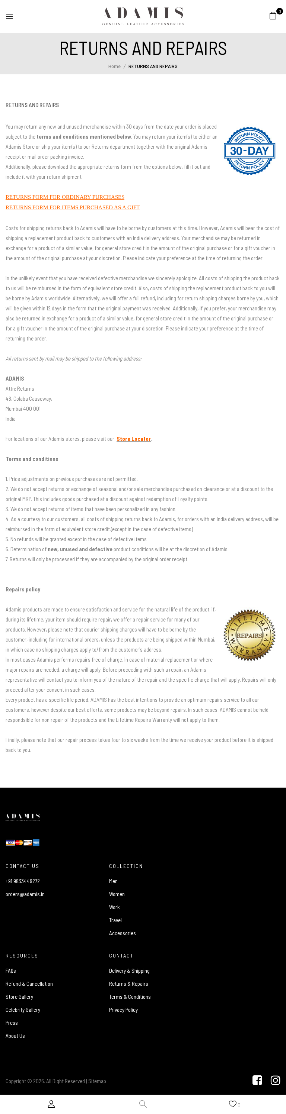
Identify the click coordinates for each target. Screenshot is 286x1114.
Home (114, 66)
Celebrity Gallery (23, 1009)
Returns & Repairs (128, 983)
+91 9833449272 (23, 881)
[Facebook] (257, 1081)
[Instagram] (275, 1081)
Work (114, 907)
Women (117, 894)
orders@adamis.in (25, 894)
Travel (115, 920)
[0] (273, 15)
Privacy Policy (123, 1009)
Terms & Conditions (130, 996)
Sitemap (97, 1081)
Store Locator (134, 438)
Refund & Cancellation (29, 983)
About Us (15, 1035)
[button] (273, 15)
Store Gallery (19, 996)
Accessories (122, 933)
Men (113, 881)
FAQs (11, 970)
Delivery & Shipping (129, 970)
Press (12, 1022)
